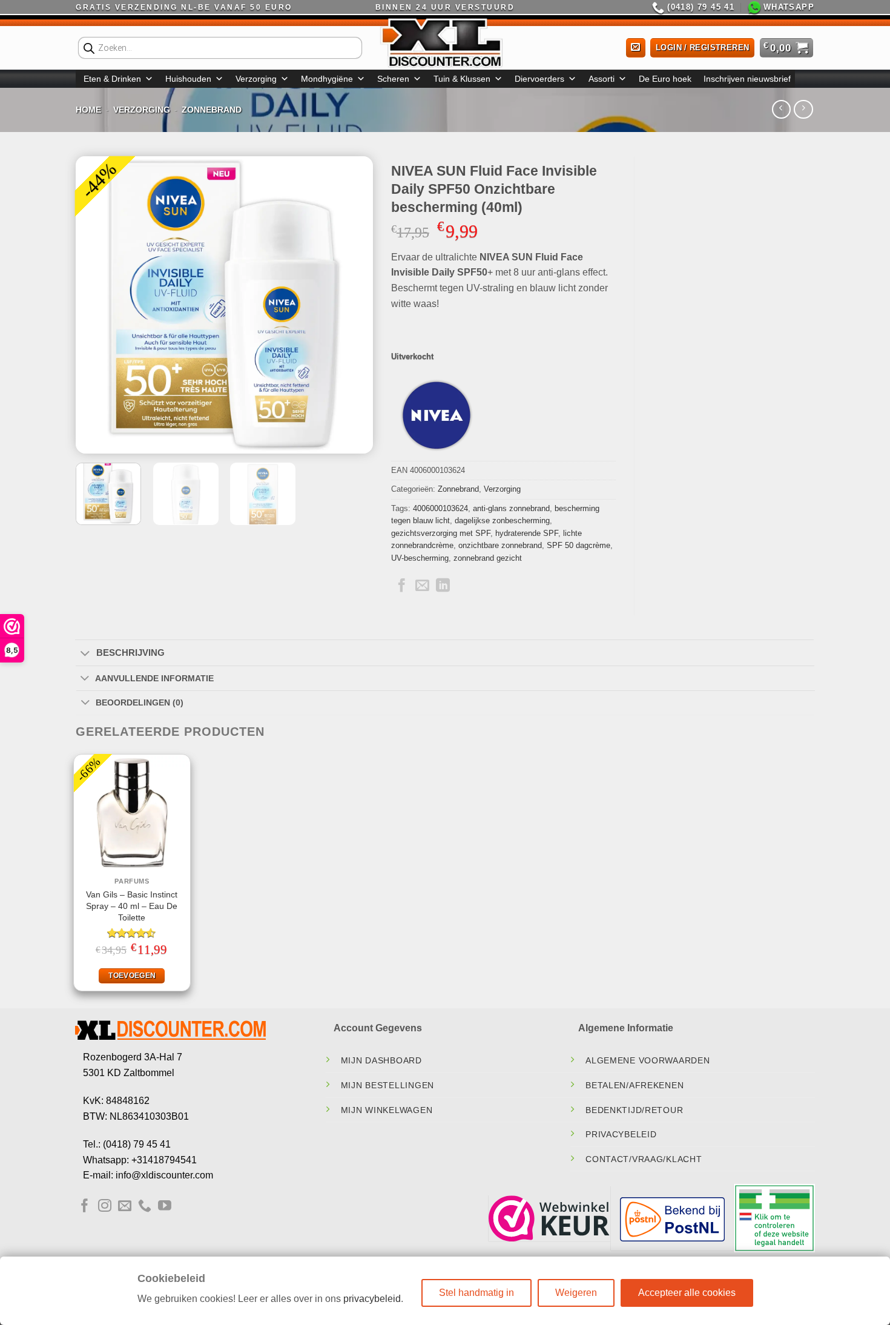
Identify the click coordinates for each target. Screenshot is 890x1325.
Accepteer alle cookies (687, 1292)
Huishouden (188, 79)
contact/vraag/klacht (643, 1159)
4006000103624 (440, 508)
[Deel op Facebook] (402, 586)
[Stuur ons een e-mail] (124, 1206)
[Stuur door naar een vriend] (422, 586)
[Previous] (97, 305)
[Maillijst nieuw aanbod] (635, 48)
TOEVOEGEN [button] (132, 975)
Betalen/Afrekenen (634, 1085)
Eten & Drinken (112, 79)
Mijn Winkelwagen (387, 1110)
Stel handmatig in (476, 1292)
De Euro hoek (665, 79)
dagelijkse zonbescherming (502, 520)
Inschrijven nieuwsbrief (747, 79)
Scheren (393, 79)
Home (88, 109)
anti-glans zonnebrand (511, 508)
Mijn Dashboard (381, 1060)
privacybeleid (372, 1299)
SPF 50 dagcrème (578, 545)
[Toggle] (85, 654)
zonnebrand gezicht (487, 558)
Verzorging (256, 79)
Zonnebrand (212, 109)
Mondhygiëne (327, 79)
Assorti (601, 79)
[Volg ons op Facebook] (84, 1206)
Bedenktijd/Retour (634, 1110)
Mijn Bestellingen (387, 1085)
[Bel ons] (144, 1206)
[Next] (352, 305)
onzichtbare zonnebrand (500, 545)
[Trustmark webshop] (549, 1218)
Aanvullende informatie (154, 678)
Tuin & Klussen (461, 79)
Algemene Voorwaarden (647, 1060)
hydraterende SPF (526, 533)
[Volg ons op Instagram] (104, 1206)
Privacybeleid (620, 1134)
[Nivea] (436, 415)
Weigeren (576, 1292)
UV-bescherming (420, 558)
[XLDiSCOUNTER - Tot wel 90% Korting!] (445, 42)
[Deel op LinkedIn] (443, 586)
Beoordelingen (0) (139, 702)
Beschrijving (130, 652)
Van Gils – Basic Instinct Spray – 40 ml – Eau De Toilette (131, 906)
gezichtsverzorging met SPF (440, 533)
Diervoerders (539, 79)
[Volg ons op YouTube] (164, 1206)
